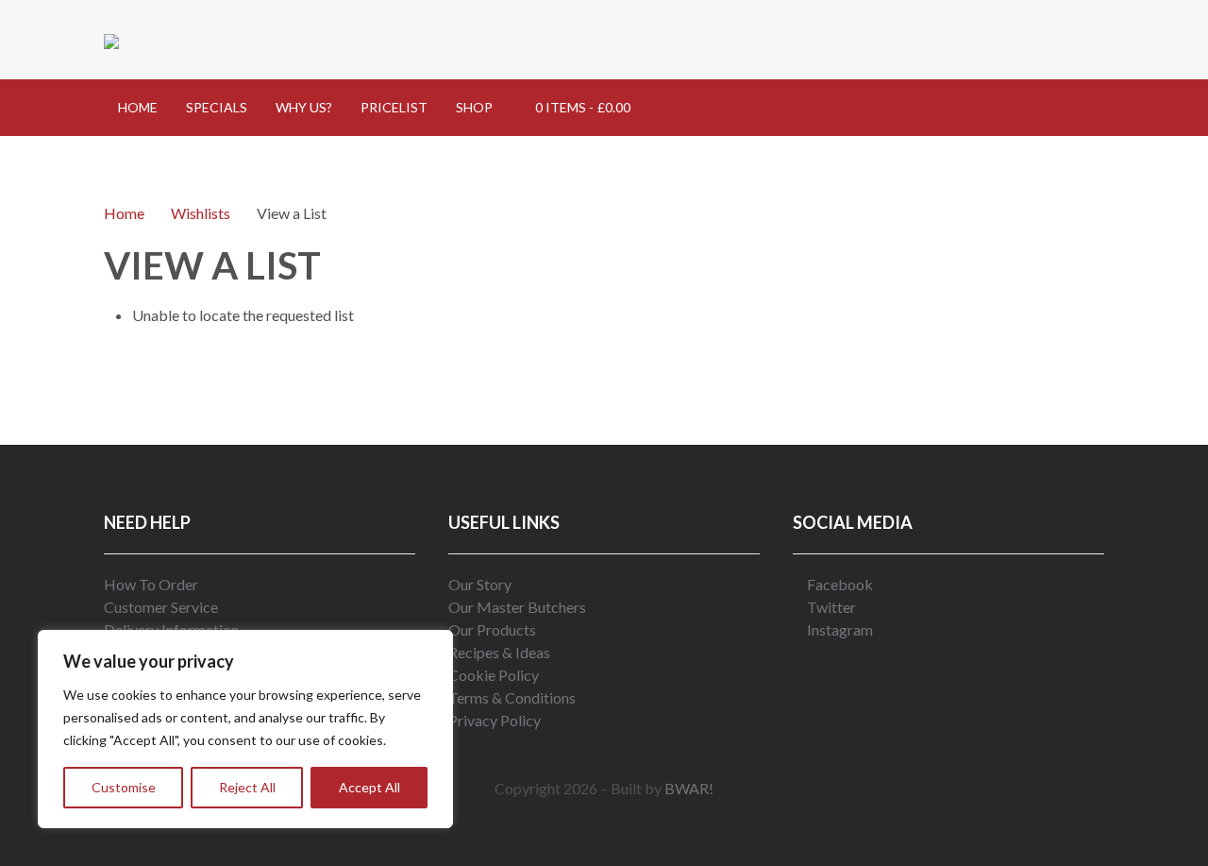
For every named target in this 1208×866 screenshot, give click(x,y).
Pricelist (394, 107)
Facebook (838, 584)
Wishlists (200, 213)
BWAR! (688, 788)
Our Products (492, 629)
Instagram (838, 629)
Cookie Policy (493, 675)
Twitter (830, 607)
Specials (216, 107)
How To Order (151, 584)
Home (138, 107)
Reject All (247, 787)
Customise (124, 787)
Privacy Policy (494, 720)
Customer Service (161, 607)
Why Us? (304, 107)
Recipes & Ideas (499, 652)
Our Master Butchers (517, 607)
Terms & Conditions (512, 697)
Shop (474, 107)
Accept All (369, 787)
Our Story (480, 584)
